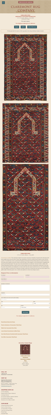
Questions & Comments (5, 283)
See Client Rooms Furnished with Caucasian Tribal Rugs (14, 334)
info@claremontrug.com (6, 386)
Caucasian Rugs (4, 413)
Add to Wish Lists (32, 26)
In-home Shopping (5, 391)
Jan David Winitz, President (6, 408)
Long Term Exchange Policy (6, 410)
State (34, 301)
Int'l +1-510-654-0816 (30, 11)
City (2, 301)
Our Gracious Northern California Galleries (9, 396)
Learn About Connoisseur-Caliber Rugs (10, 330)
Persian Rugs (4, 411)
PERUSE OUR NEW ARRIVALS (25, 2)
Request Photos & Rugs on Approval (8, 393)
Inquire (16, 26)
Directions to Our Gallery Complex (8, 399)
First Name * (3, 275)
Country (22, 305)
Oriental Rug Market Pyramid (7, 405)
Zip (1, 305)
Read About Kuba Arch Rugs (8, 321)
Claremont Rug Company (25, 8)
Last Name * (28, 275)
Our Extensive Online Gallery (7, 398)
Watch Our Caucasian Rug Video (9, 327)
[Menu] (3, 2)
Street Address (9, 297)
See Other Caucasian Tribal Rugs (9, 337)
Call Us (23, 26)
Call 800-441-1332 (20, 11)
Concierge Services (5, 394)
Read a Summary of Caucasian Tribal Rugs (11, 324)
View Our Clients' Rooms (6, 407)
